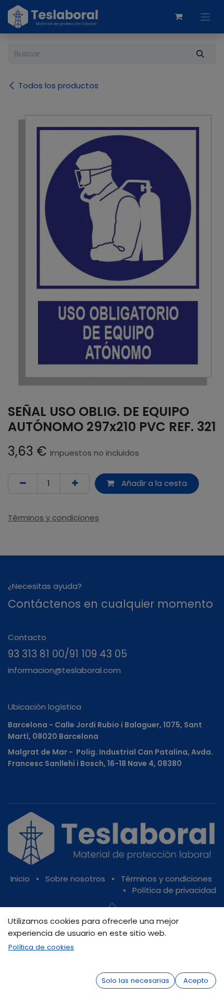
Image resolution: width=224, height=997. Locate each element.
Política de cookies (41, 947)
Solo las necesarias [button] (135, 981)
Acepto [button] (195, 981)
